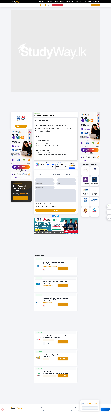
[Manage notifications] (2, 409)
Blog (81, 1)
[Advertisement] (55, 102)
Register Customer (45, 410)
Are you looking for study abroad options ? (46, 206)
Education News (87, 1)
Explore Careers (96, 1)
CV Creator (41, 1)
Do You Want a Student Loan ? (43, 203)
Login (43, 5)
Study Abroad (69, 1)
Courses (56, 1)
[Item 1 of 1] (56, 226)
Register (49, 5)
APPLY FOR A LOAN (19, 198)
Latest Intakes (49, 1)
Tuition (76, 1)
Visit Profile (22, 126)
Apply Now (62, 268)
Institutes (62, 1)
